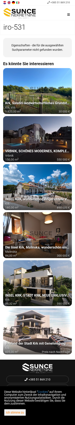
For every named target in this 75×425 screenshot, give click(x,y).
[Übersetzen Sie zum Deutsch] (14, 2)
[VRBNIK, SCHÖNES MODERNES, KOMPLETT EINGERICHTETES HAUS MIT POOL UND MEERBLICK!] (37, 139)
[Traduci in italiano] (18, 2)
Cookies (43, 391)
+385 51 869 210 (60, 2)
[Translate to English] (9, 2)
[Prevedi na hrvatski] (5, 2)
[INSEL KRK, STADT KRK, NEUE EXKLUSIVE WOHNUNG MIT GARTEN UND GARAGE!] (37, 283)
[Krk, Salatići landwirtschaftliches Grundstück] (37, 91)
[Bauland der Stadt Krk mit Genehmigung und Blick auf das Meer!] (37, 331)
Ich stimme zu (15, 412)
